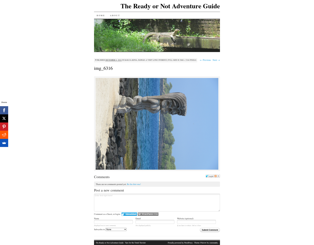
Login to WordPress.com (148, 214)
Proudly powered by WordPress (180, 242)
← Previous (205, 59)
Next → (216, 59)
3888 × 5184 (185, 60)
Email (138, 218)
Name (96, 218)
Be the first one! (134, 184)
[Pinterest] (4, 126)
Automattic (213, 242)
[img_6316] (157, 169)
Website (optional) (185, 218)
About (115, 15)
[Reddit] (4, 135)
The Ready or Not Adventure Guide (170, 6)
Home (101, 15)
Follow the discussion (217, 176)
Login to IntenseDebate (129, 214)
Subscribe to (99, 229)
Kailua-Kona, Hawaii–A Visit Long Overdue (146, 60)
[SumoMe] (4, 143)
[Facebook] (4, 110)
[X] (4, 118)
